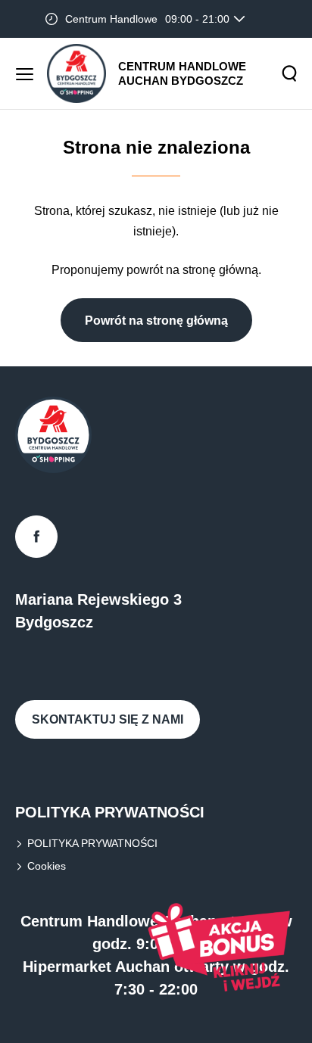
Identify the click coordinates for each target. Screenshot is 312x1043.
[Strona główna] (76, 73)
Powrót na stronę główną (156, 320)
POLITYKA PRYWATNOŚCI (92, 843)
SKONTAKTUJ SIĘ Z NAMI (107, 719)
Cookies (46, 866)
